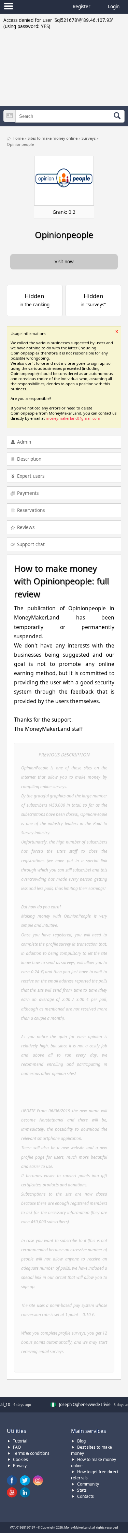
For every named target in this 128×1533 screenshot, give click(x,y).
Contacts (85, 1496)
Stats (82, 1490)
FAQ (17, 1447)
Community (88, 1484)
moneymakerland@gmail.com (73, 418)
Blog (81, 1441)
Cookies (20, 1459)
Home (19, 138)
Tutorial (20, 1441)
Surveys (89, 138)
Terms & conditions (31, 1453)
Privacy (20, 1465)
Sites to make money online (53, 138)
